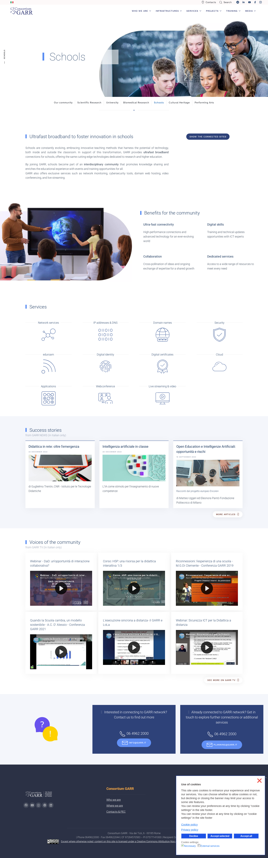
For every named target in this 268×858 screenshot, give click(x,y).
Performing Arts (204, 102)
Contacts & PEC (116, 811)
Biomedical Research (136, 102)
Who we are (113, 799)
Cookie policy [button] (189, 824)
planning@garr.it (225, 744)
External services (210, 846)
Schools (159, 102)
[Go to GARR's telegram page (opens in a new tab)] (44, 805)
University (112, 102)
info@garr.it (137, 742)
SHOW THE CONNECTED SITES (208, 136)
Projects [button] (212, 11)
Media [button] (249, 11)
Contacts (211, 2)
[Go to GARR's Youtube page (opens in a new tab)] (32, 805)
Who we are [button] (140, 11)
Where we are (114, 805)
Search (228, 2)
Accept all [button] (246, 836)
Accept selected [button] (219, 836)
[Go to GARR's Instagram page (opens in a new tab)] (26, 805)
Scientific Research (89, 102)
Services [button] (192, 11)
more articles (225, 514)
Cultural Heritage (179, 102)
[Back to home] (21, 11)
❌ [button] (259, 780)
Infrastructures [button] (167, 11)
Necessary (190, 846)
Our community (63, 102)
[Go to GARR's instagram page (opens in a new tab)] (38, 805)
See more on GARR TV (221, 680)
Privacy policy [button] (189, 829)
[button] (266, 777)
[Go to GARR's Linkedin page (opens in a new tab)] (51, 805)
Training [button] (231, 11)
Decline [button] (193, 836)
